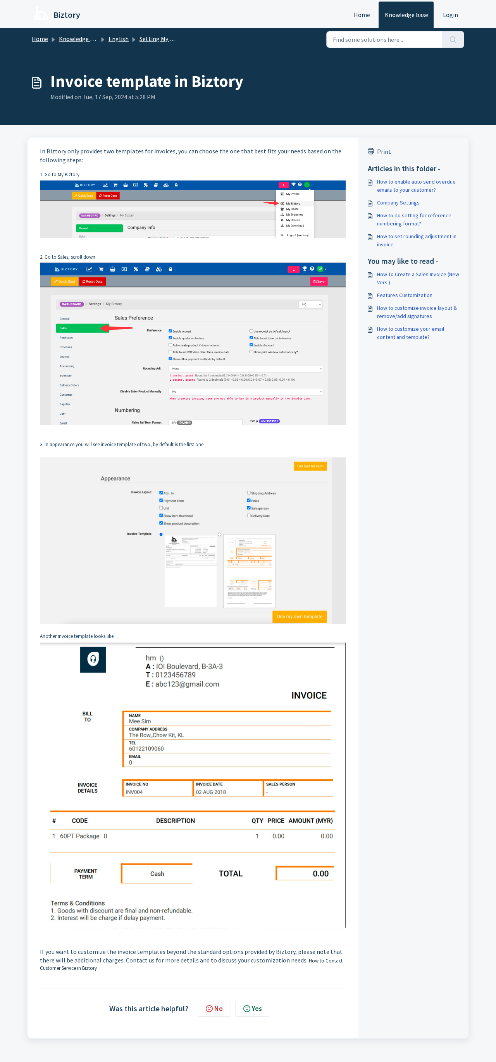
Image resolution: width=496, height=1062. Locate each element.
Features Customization (404, 295)
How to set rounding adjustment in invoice (416, 240)
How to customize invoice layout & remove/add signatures (417, 312)
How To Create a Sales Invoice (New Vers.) (418, 278)
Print (384, 151)
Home (362, 15)
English (118, 39)
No (218, 1008)
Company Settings (398, 202)
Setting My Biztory (164, 39)
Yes (257, 1008)
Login (450, 15)
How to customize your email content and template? (410, 332)
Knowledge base (406, 15)
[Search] (453, 39)
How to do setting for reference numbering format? (414, 219)
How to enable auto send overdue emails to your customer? (416, 185)
